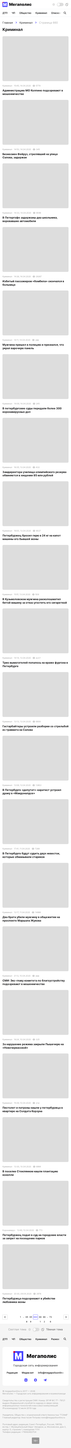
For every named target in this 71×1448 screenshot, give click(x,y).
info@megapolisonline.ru (52, 1372)
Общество (25, 12)
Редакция (12, 1372)
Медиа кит (28, 1372)
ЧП (13, 12)
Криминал (26, 22)
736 (50, 1318)
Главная (7, 22)
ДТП (5, 12)
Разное (55, 1339)
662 (44, 1318)
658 (27, 1318)
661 (40, 1318)
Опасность (57, 12)
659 (31, 1318)
